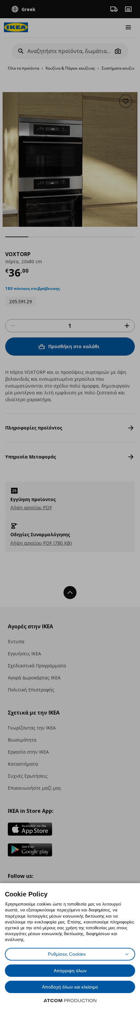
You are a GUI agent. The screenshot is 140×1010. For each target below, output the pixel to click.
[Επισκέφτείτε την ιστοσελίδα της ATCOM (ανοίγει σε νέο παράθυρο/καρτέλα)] (70, 1000)
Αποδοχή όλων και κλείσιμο (70, 987)
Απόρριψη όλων (70, 970)
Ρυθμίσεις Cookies (67, 954)
